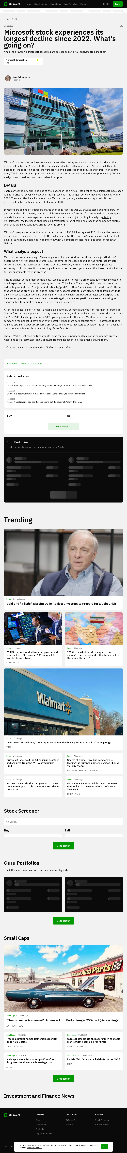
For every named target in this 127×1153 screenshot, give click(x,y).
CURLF (80, 1046)
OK (104, 1146)
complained (43, 279)
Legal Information (44, 1133)
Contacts (40, 1129)
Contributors (41, 1124)
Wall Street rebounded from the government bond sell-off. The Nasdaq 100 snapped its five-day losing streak (32, 655)
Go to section (63, 845)
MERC (77, 794)
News (28, 4)
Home (6, 19)
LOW (21, 1026)
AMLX (9, 1067)
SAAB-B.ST (93, 770)
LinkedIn (69, 1124)
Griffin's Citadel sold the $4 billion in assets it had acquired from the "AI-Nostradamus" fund (32, 763)
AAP (8, 1026)
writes (66, 328)
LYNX (69, 1064)
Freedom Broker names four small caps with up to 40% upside (31, 1040)
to (17, 339)
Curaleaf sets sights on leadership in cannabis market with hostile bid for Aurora (93, 1040)
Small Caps (55, 4)
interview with (53, 239)
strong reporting (22, 169)
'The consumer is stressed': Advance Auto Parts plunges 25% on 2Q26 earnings (62, 1020)
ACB (87, 1046)
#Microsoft (12, 363)
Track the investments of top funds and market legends (36, 870)
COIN (8, 662)
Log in (117, 4)
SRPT (15, 1046)
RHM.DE (82, 770)
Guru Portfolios (70, 4)
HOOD (16, 662)
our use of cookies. (34, 1147)
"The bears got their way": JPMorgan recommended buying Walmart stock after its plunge (58, 742)
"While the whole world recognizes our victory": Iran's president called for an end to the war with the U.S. (93, 655)
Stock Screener (41, 4)
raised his (82, 313)
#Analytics (36, 363)
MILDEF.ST (72, 770)
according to (11, 260)
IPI (21, 1046)
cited (105, 217)
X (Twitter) (70, 1120)
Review (83, 4)
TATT (8, 1046)
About (38, 1120)
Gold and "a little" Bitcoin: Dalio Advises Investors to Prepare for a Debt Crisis (61, 604)
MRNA (70, 794)
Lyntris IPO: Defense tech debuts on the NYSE (93, 1059)
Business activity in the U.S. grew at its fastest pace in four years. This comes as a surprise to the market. (33, 786)
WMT (8, 747)
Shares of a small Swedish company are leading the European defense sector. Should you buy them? (93, 763)
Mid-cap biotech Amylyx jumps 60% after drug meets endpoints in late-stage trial (30, 1061)
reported (97, 198)
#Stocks (24, 363)
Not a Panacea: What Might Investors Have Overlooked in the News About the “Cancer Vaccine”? (92, 786)
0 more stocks (63, 426)
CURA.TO (71, 1046)
